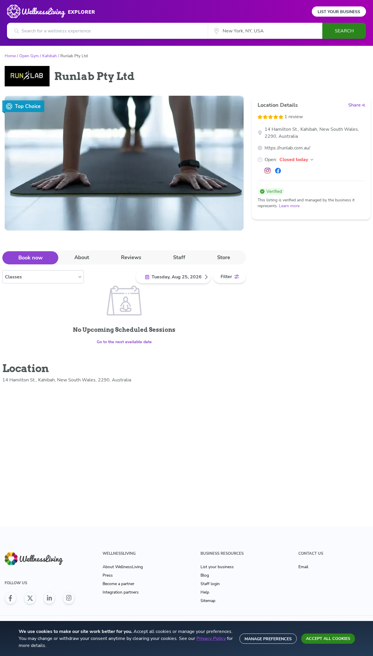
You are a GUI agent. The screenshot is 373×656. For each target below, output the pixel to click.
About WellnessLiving (123, 567)
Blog (204, 575)
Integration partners (121, 592)
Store (223, 257)
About (81, 257)
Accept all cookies (328, 638)
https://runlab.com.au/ (287, 148)
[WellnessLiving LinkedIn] (49, 598)
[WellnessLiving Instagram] (69, 598)
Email (303, 567)
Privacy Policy (211, 638)
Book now (30, 257)
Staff (179, 257)
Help (204, 592)
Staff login (210, 584)
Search (344, 31)
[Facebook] (278, 170)
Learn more (289, 206)
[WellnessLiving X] (30, 598)
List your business (217, 567)
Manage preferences (268, 639)
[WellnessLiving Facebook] (10, 598)
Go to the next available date (124, 342)
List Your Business (339, 12)
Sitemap (207, 600)
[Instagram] (267, 170)
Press (108, 575)
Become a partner (118, 584)
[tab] (30, 257)
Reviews (131, 257)
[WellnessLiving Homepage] (40, 558)
